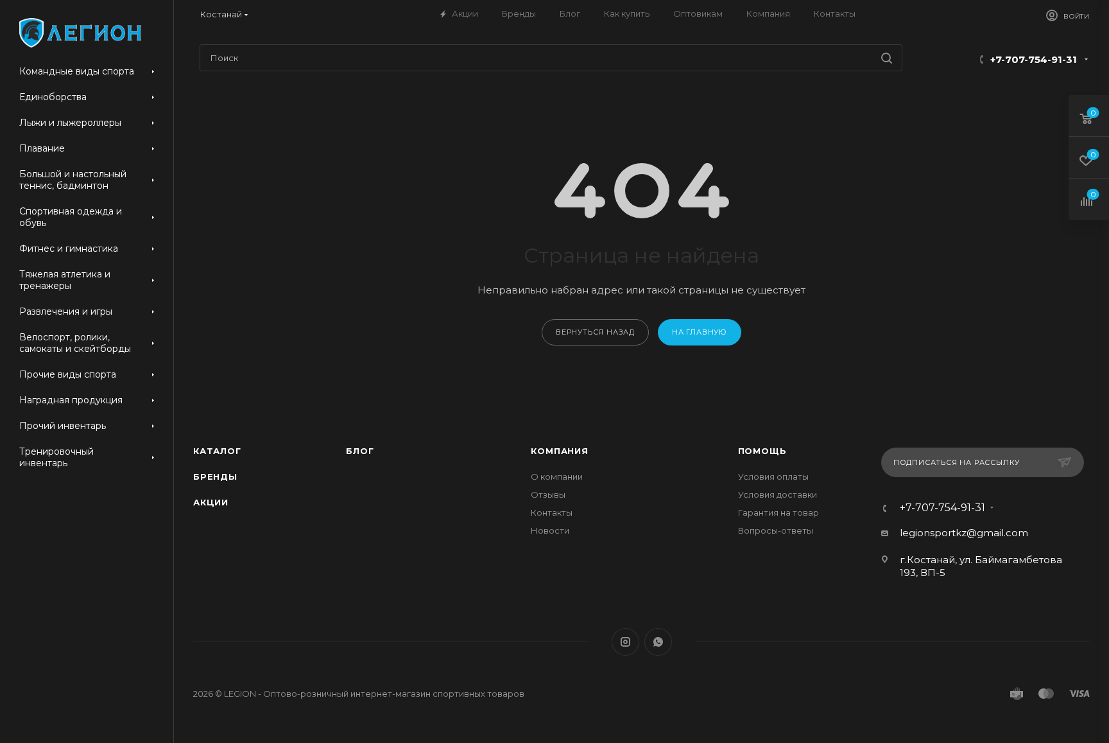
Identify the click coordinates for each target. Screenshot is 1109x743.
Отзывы (548, 494)
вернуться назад (595, 332)
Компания (559, 451)
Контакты (551, 512)
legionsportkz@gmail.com (964, 533)
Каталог (217, 451)
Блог (360, 451)
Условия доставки (777, 494)
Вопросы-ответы (775, 530)
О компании (557, 476)
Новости (550, 530)
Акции (210, 502)
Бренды (215, 476)
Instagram (625, 642)
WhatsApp (658, 642)
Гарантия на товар (778, 512)
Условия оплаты (773, 476)
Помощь (762, 451)
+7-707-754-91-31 (1033, 59)
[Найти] (886, 57)
